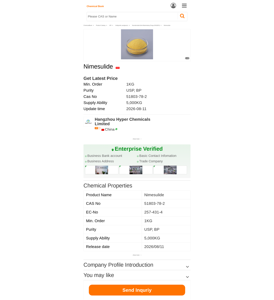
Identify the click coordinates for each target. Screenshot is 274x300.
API (110, 25)
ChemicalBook (87, 25)
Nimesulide (167, 25)
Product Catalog (100, 25)
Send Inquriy (137, 290)
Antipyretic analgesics (121, 25)
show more (136, 139)
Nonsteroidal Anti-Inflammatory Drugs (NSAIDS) (146, 25)
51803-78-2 (136, 96)
